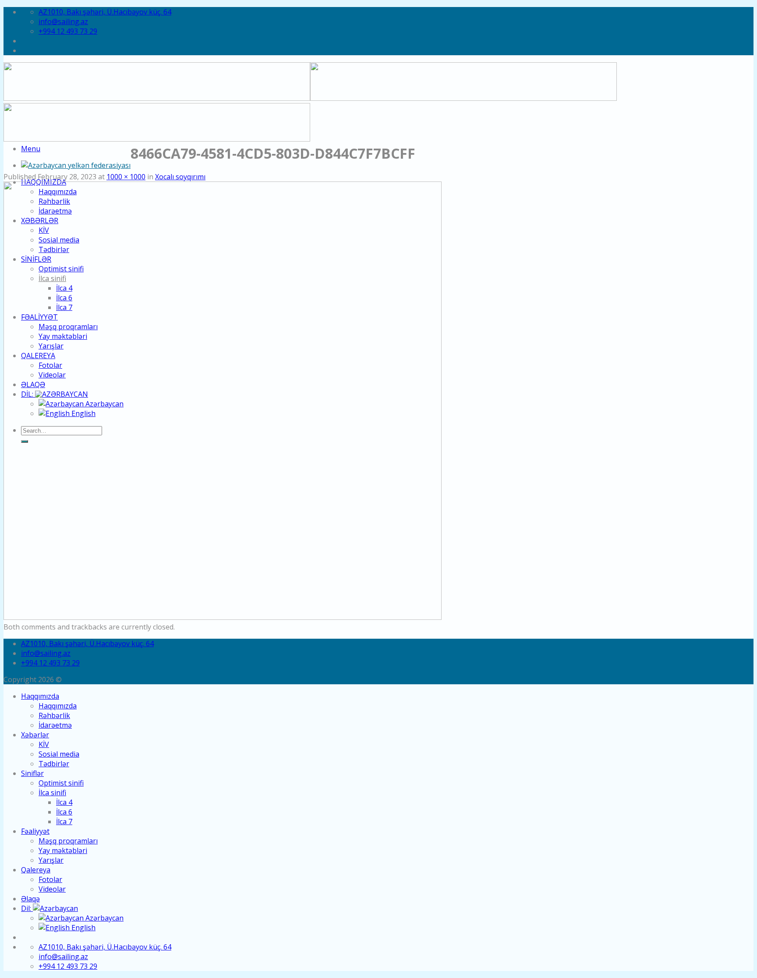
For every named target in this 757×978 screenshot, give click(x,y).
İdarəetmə (55, 725)
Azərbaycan (104, 918)
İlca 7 (64, 821)
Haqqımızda (40, 696)
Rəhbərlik (54, 715)
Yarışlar (51, 860)
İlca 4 (64, 802)
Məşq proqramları (68, 841)
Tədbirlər (54, 763)
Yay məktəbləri (63, 850)
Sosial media (59, 754)
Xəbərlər (35, 735)
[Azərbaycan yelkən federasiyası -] (76, 165)
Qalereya (35, 870)
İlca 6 (64, 812)
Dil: (27, 908)
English (83, 927)
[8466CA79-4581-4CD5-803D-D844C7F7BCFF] (223, 617)
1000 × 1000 (125, 176)
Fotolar (50, 879)
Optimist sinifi (61, 783)
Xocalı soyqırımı (180, 176)
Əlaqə (30, 898)
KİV (44, 744)
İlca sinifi (52, 792)
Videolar (52, 889)
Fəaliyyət (35, 831)
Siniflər (32, 773)
